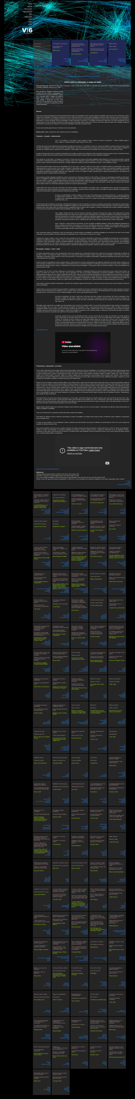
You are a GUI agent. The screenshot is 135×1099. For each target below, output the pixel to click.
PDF (128, 68)
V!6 (99, 76)
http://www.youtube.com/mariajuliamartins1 (47, 469)
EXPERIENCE (78, 76)
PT (123, 68)
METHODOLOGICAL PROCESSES (89, 76)
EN (126, 68)
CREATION (68, 76)
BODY (73, 76)
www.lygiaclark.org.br (42, 329)
